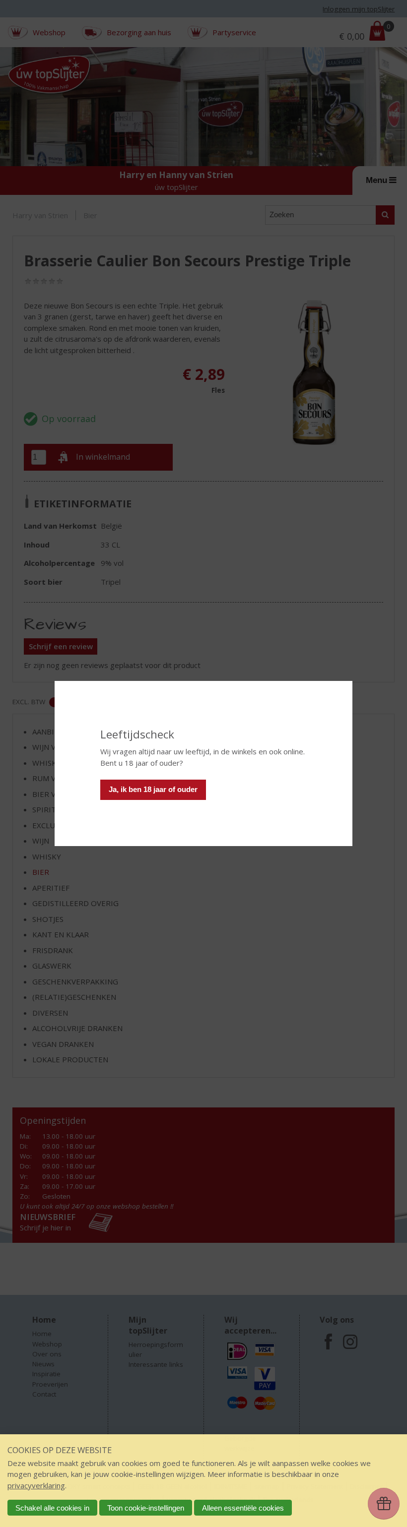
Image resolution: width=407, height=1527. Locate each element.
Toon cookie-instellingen (145, 1508)
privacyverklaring (36, 1485)
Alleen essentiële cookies (243, 1508)
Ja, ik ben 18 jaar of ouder (153, 789)
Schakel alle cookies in (52, 1508)
